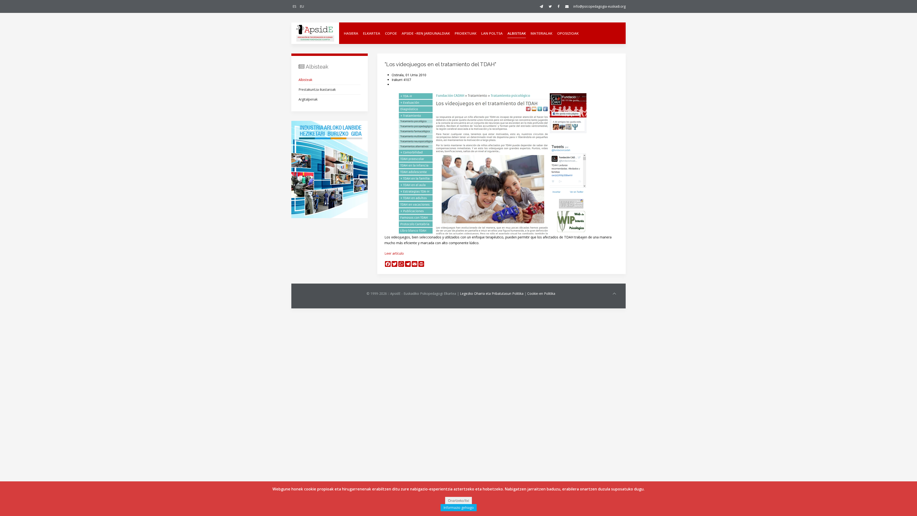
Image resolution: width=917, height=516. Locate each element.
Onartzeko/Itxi (458, 500)
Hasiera (351, 33)
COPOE (391, 33)
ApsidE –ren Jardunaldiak (426, 33)
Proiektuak (465, 33)
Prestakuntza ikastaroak (317, 89)
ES (295, 6)
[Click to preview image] (491, 162)
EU (302, 6)
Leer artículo (394, 253)
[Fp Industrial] (329, 169)
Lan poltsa (492, 33)
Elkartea (371, 33)
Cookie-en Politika (541, 293)
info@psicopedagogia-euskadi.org (599, 6)
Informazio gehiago (458, 507)
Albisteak (516, 33)
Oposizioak (568, 33)
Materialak (541, 33)
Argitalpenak (308, 99)
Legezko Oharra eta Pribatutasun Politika (491, 293)
